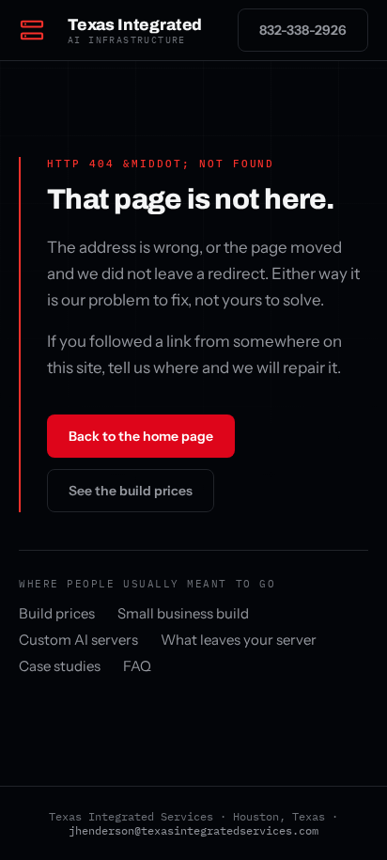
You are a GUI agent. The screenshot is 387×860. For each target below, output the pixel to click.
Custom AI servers (78, 640)
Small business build (183, 613)
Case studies (60, 666)
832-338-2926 (303, 30)
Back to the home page (141, 436)
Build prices (57, 613)
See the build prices (131, 490)
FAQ (137, 666)
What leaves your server (239, 640)
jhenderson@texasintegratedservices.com (193, 830)
